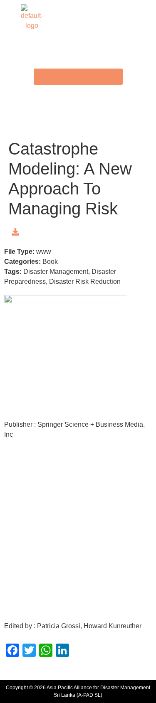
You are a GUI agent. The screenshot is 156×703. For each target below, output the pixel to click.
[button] (77, 17)
